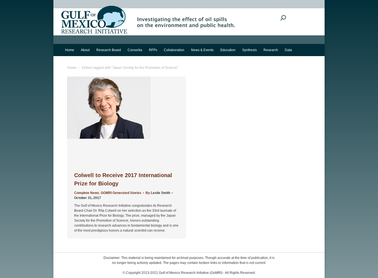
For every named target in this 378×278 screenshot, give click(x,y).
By (158, 193)
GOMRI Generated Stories (121, 193)
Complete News (86, 193)
